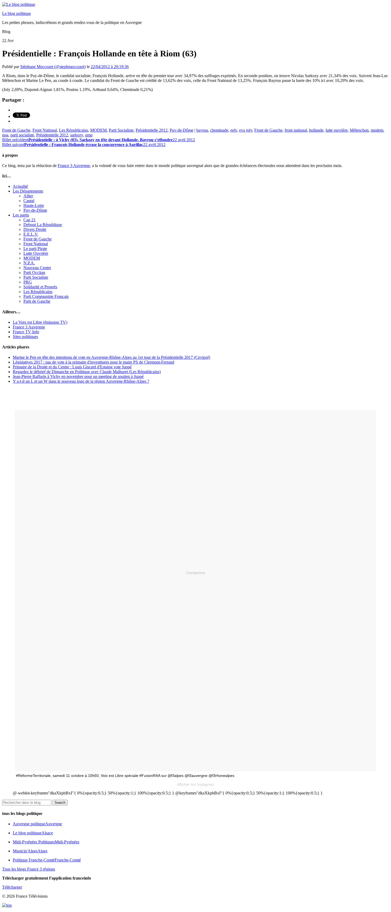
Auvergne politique (37, 824)
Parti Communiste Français (46, 296)
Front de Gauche (16, 130)
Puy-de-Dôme (181, 130)
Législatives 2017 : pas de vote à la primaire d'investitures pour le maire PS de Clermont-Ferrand (93, 362)
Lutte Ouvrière (35, 253)
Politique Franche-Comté (47, 860)
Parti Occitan (34, 272)
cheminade (219, 130)
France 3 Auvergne (74, 165)
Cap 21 (29, 220)
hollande (316, 130)
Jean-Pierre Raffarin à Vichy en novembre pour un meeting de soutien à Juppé (78, 376)
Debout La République (42, 224)
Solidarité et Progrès (40, 287)
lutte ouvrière (337, 130)
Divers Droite (34, 229)
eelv (233, 130)
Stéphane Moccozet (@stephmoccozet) (53, 66)
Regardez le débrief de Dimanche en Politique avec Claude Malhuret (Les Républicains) (87, 371)
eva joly (245, 130)
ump (89, 135)
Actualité (20, 186)
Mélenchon (359, 130)
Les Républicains (73, 130)
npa (5, 135)
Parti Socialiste (121, 130)
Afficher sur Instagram (195, 784)
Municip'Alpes (30, 851)
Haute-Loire (33, 205)
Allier (28, 196)
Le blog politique (16, 13)
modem (377, 130)
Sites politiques (25, 336)
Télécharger (12, 887)
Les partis (21, 215)
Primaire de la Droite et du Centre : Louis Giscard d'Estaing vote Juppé (72, 367)
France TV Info (26, 332)
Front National (44, 130)
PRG (27, 282)
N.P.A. (29, 263)
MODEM (98, 130)
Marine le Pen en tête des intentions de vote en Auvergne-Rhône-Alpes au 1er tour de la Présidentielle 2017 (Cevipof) (111, 357)
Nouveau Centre (37, 267)
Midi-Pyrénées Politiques (46, 842)
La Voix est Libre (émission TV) (40, 322)
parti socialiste (22, 135)
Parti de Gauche (36, 301)
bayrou (202, 130)
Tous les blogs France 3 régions (28, 869)
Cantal (28, 200)
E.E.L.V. (30, 234)
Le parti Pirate (35, 248)
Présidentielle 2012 (152, 130)
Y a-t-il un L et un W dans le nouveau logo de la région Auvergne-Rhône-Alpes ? (81, 381)
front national (296, 130)
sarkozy (76, 135)
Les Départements (28, 191)
